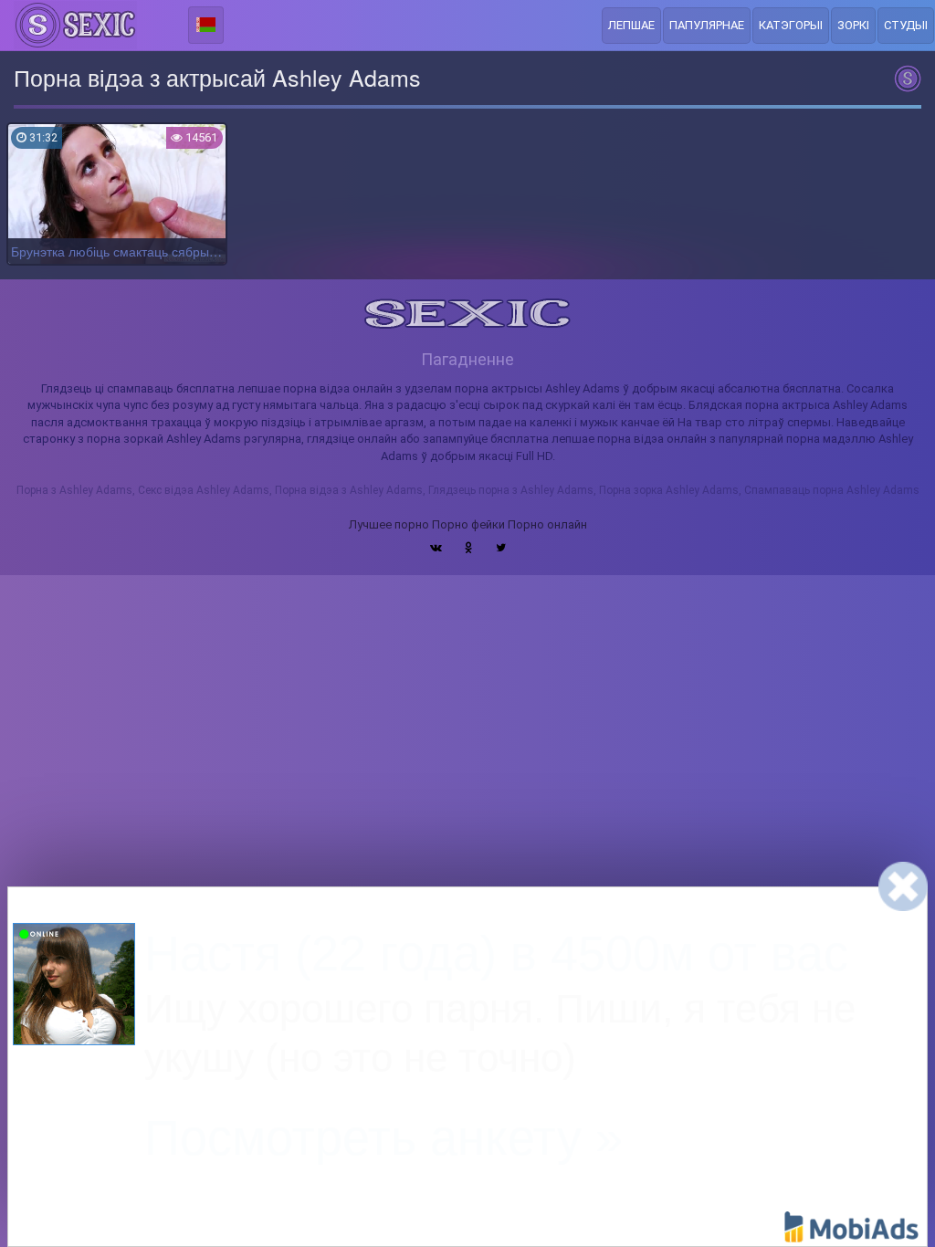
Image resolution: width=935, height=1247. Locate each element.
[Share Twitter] (501, 547)
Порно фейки (468, 524)
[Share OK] (469, 547)
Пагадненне (467, 359)
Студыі (906, 25)
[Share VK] (436, 547)
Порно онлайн (547, 524)
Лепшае (631, 25)
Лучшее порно (389, 524)
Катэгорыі (791, 25)
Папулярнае (706, 25)
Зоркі (853, 25)
